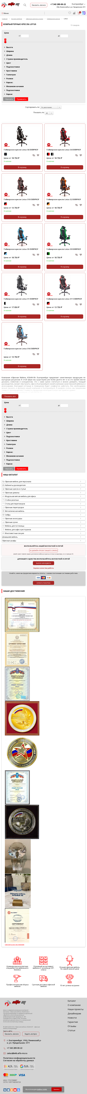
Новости (72, 1017)
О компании (74, 1005)
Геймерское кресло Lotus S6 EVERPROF (21, 150)
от (20, 405)
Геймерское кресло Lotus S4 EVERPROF (64, 150)
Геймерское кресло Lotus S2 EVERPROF (64, 199)
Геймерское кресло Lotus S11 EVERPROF (64, 299)
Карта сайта (7, 1031)
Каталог (72, 1000)
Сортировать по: (32, 107)
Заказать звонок (12, 1034)
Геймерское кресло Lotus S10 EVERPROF (21, 199)
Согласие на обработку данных (18, 1060)
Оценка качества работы (43, 568)
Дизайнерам (74, 1013)
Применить (21, 469)
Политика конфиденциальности (19, 1058)
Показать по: (38, 112)
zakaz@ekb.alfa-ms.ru (17, 1053)
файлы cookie (42, 1089)
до (59, 405)
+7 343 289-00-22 (58, 4)
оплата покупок (43, 583)
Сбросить (9, 469)
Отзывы (72, 1026)
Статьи (71, 1030)
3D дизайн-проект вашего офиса (43, 550)
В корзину (22, 167)
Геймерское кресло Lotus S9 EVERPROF (64, 249)
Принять (57, 1089)
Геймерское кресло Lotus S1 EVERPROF (21, 299)
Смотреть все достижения (14, 944)
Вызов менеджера (43, 563)
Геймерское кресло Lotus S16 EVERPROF (21, 348)
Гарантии (73, 1022)
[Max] (82, 14)
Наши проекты (75, 1009)
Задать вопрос (31, 1034)
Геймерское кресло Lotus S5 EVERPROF (21, 249)
